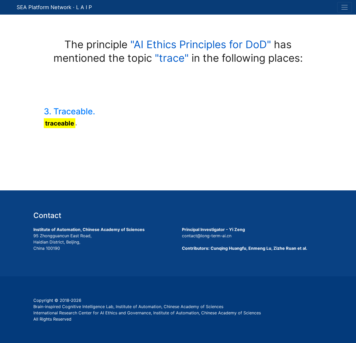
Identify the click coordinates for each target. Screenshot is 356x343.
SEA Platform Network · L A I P (54, 7)
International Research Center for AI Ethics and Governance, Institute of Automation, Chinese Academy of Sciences (147, 312)
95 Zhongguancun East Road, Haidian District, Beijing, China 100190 (62, 242)
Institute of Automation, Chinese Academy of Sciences (89, 229)
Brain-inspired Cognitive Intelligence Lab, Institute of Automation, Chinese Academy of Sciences (128, 306)
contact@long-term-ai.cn (206, 235)
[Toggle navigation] (344, 7)
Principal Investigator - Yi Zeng (213, 229)
